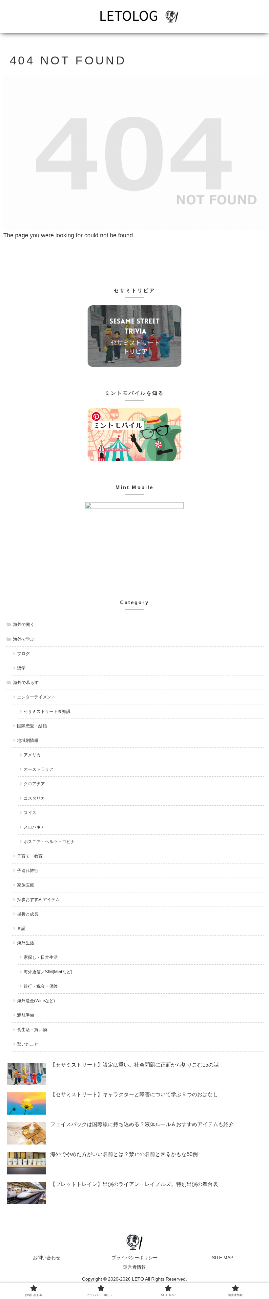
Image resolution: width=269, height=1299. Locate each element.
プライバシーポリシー (134, 1257)
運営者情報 (134, 1267)
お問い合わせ (46, 1257)
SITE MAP (222, 1257)
